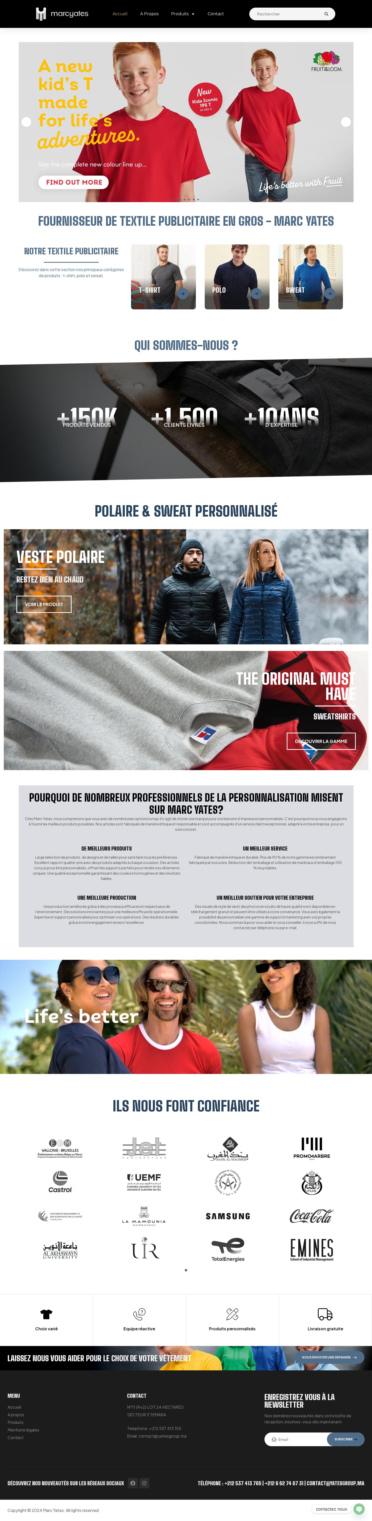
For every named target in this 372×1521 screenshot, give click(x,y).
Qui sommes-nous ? (186, 345)
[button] (174, 199)
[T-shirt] (182, 293)
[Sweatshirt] (329, 293)
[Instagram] (144, 1483)
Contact (216, 13)
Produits (180, 13)
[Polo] (256, 293)
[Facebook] (133, 1483)
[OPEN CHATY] (359, 1509)
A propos (149, 13)
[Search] (326, 14)
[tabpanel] (186, 1199)
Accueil (120, 13)
